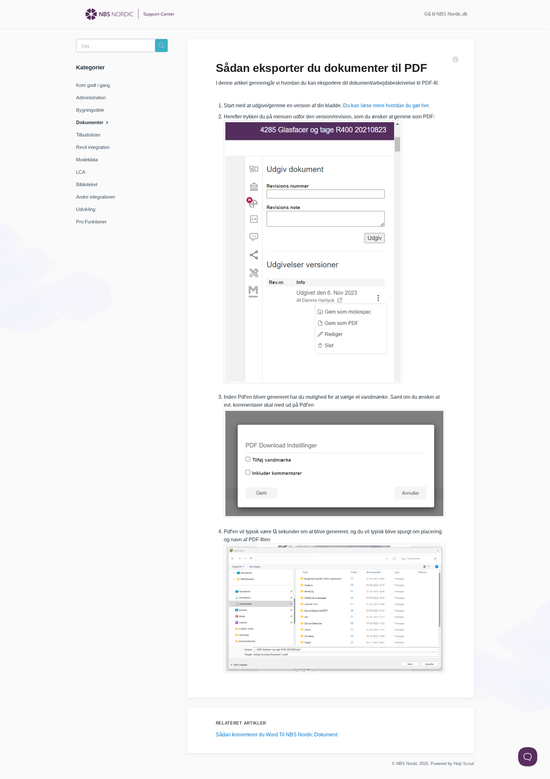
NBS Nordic (407, 763)
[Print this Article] (455, 61)
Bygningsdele (90, 110)
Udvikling (85, 209)
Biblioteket (86, 184)
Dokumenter (90, 122)
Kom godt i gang (93, 85)
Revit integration (92, 147)
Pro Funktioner (91, 221)
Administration (91, 97)
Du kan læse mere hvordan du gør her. (386, 105)
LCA (80, 172)
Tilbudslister (88, 134)
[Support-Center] (109, 14)
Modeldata (87, 159)
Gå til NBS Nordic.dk (446, 14)
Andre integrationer (95, 197)
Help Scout (464, 763)
